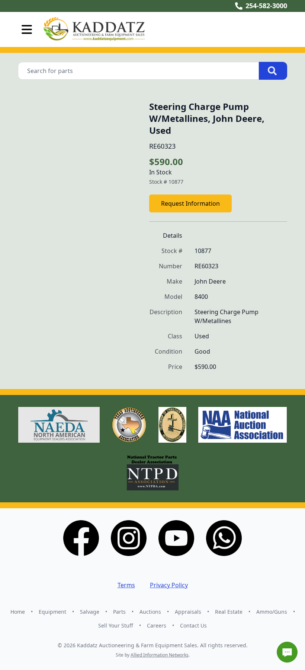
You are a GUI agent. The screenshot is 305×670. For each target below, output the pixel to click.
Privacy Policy (169, 585)
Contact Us (193, 625)
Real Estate (229, 611)
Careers (156, 625)
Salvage (89, 611)
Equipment (52, 611)
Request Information (190, 203)
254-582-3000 (266, 5)
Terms (126, 585)
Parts (119, 611)
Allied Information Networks (160, 655)
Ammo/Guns (271, 611)
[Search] (273, 71)
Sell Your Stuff (115, 625)
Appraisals (188, 611)
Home (17, 611)
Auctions (150, 611)
